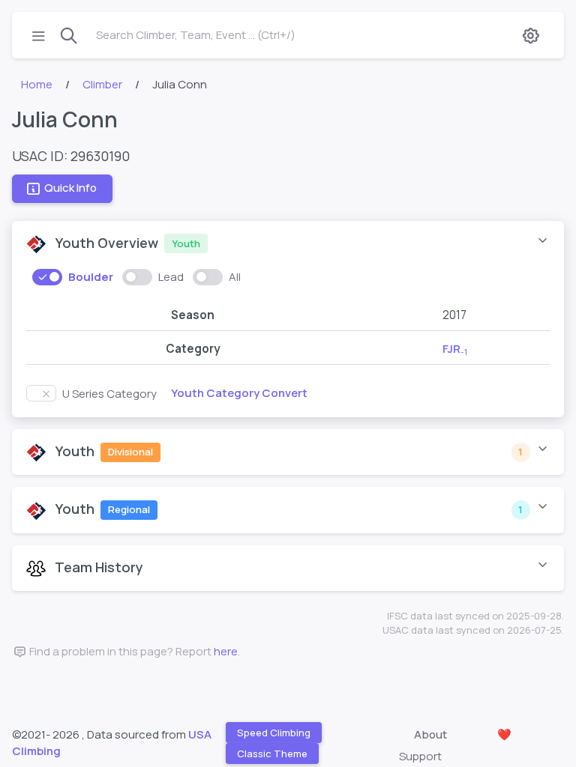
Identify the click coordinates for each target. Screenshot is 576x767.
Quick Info (70, 187)
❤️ (504, 734)
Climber (102, 84)
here (226, 651)
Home (36, 84)
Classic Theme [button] (272, 753)
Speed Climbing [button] (273, 732)
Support (420, 756)
